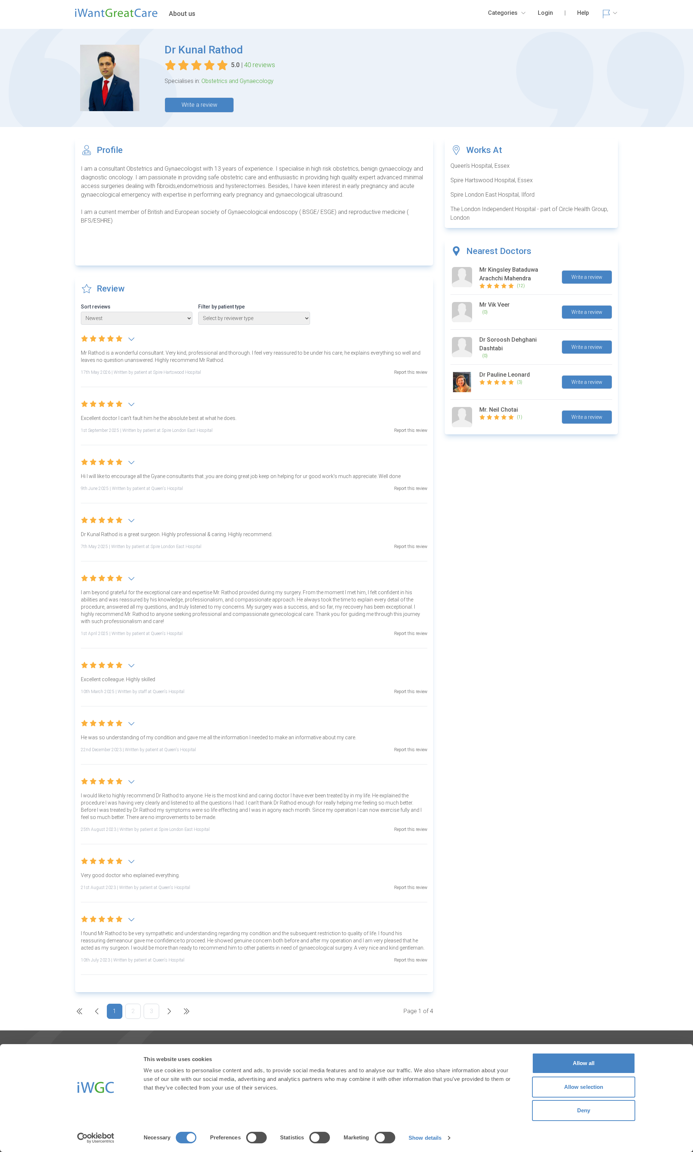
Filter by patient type (221, 307)
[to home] (116, 16)
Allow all (584, 1063)
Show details (425, 1138)
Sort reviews (95, 307)
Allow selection (583, 1087)
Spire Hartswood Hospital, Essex (491, 180)
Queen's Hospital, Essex (480, 165)
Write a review (199, 104)
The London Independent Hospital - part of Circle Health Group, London (529, 213)
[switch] (256, 1137)
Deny (583, 1110)
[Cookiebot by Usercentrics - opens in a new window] (95, 1138)
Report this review (410, 372)
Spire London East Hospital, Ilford (492, 194)
